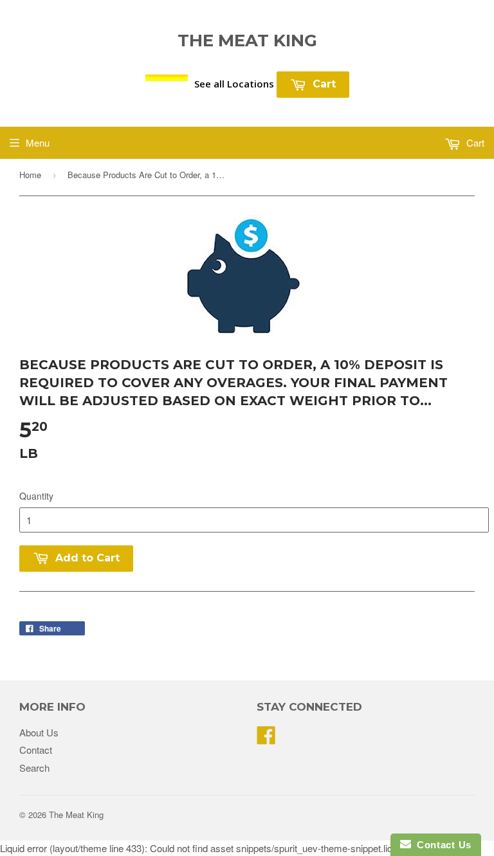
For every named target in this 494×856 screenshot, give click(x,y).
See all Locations (234, 83)
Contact (35, 749)
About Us (39, 732)
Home (30, 174)
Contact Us (441, 844)
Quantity (36, 495)
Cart (322, 84)
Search (34, 767)
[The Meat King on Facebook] (266, 738)
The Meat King (247, 40)
